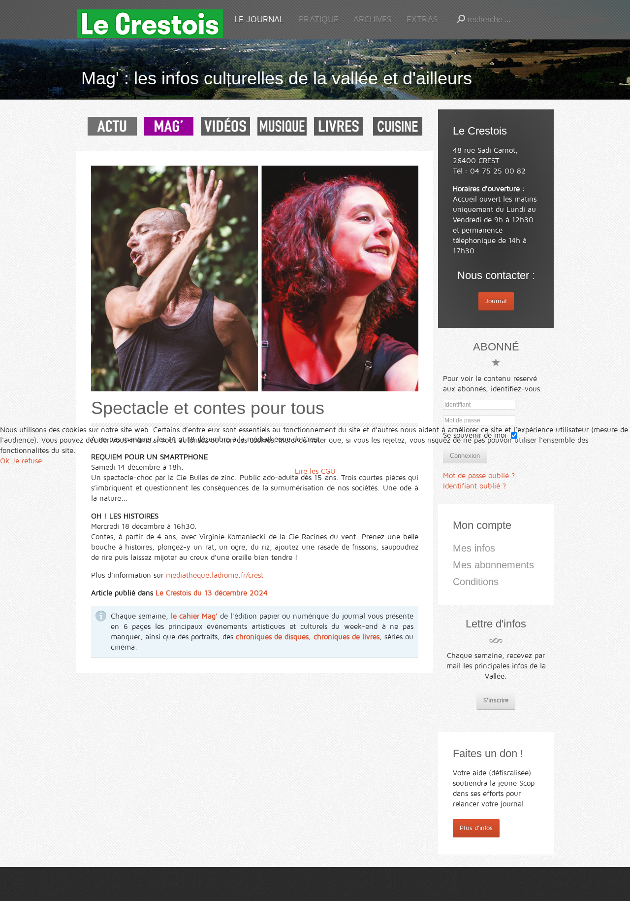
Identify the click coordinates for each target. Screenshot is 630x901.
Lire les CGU (315, 471)
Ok (4, 461)
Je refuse (27, 461)
